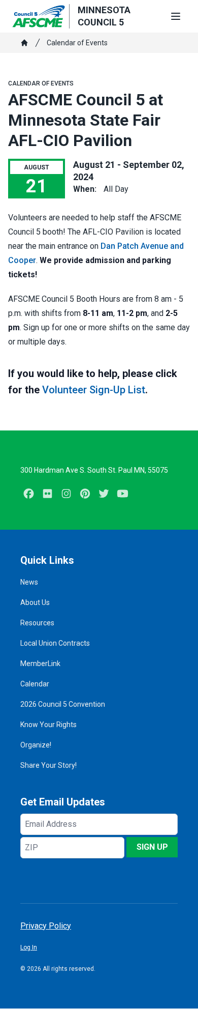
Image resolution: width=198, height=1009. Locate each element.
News (29, 582)
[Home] (24, 43)
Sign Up (152, 847)
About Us (35, 602)
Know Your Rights (48, 724)
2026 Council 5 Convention (62, 704)
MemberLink (40, 663)
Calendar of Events (77, 43)
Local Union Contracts (55, 643)
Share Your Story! (48, 765)
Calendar (34, 684)
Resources (37, 623)
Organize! (35, 745)
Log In (28, 947)
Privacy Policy (45, 926)
